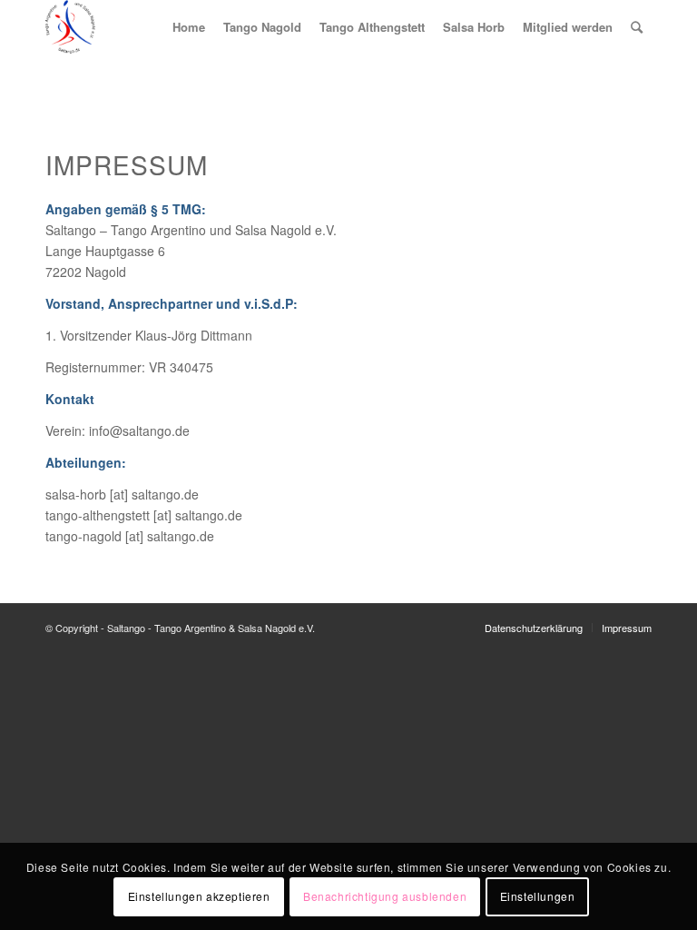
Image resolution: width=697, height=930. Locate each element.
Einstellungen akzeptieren (199, 896)
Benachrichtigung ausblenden (384, 896)
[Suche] (637, 27)
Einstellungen (537, 896)
